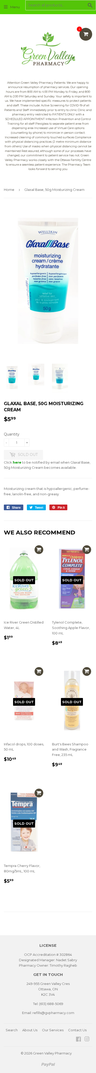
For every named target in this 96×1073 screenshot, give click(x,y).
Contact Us (77, 1030)
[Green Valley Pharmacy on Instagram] (87, 1040)
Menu (15, 7)
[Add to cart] (39, 549)
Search (12, 1030)
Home (9, 190)
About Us (29, 1030)
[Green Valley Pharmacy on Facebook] (78, 1040)
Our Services (52, 1030)
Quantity (11, 434)
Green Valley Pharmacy (52, 1053)
